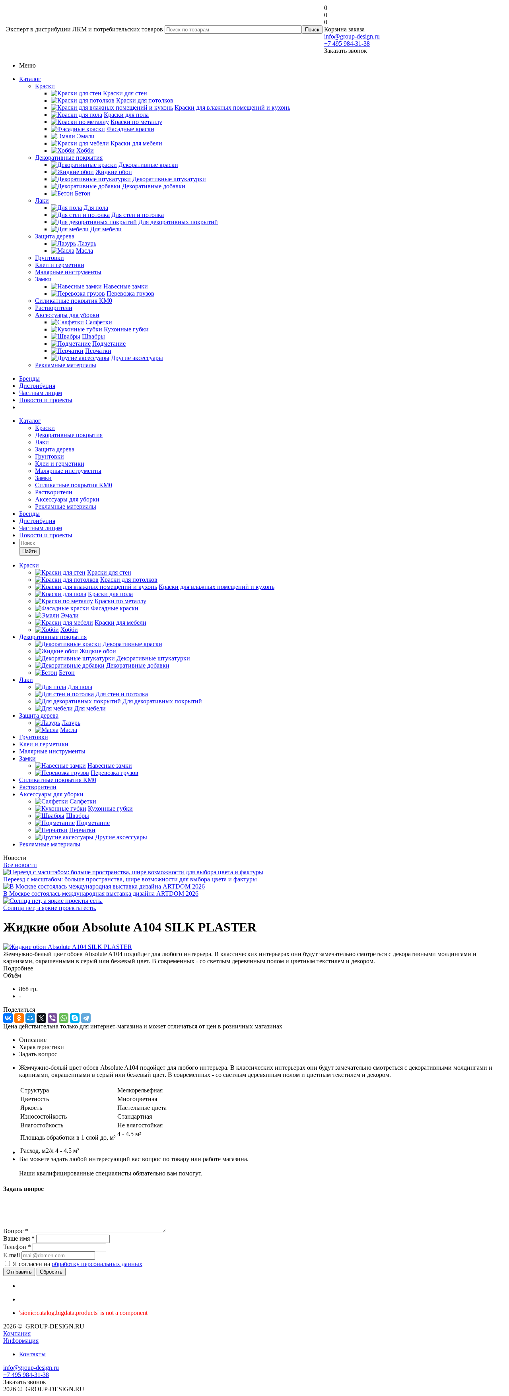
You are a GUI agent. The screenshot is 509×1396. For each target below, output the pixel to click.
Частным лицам (40, 392)
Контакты (32, 1354)
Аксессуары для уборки (67, 315)
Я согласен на (77, 1263)
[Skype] (75, 1018)
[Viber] (52, 1018)
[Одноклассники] (19, 1018)
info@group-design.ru (352, 36)
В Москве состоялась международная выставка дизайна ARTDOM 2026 (100, 893)
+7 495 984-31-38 (347, 43)
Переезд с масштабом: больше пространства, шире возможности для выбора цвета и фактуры (130, 879)
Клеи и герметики (59, 264)
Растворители (53, 307)
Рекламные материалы (65, 365)
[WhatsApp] (63, 1018)
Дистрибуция (37, 385)
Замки (43, 279)
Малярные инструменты (68, 272)
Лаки (42, 200)
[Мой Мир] (30, 1018)
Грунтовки (49, 257)
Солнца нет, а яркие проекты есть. (49, 907)
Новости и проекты (45, 400)
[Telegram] (86, 1018)
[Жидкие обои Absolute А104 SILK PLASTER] (67, 946)
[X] (41, 1018)
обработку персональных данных (97, 1263)
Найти (29, 551)
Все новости (20, 865)
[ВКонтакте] (8, 1018)
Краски (45, 86)
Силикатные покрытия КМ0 (73, 300)
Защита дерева (54, 236)
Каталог (30, 79)
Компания (17, 1333)
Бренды (29, 378)
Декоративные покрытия (69, 157)
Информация (21, 1340)
